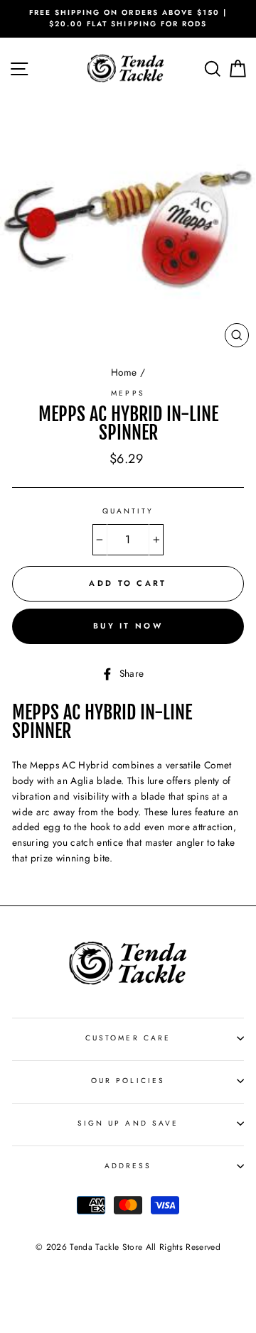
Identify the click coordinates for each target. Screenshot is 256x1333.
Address (128, 1165)
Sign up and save (128, 1123)
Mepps (127, 393)
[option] (128, 19)
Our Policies (128, 1080)
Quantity (128, 511)
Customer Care (128, 1038)
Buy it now (128, 625)
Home (124, 372)
